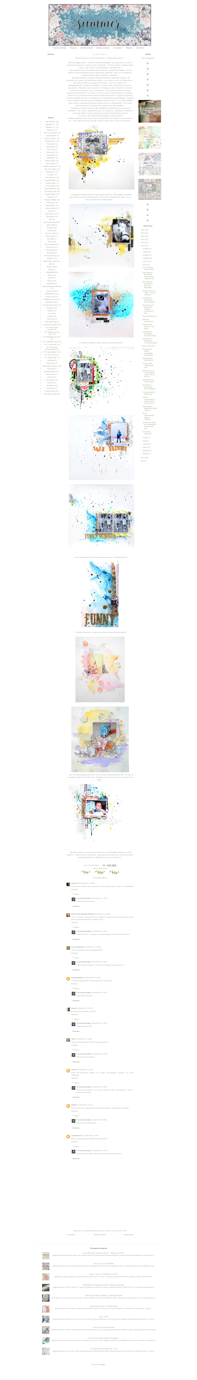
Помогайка (51, 283)
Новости (51, 275)
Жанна (73, 1105)
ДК (50, 219)
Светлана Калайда (104, 62)
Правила (129, 48)
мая (144, 441)
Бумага (50, 211)
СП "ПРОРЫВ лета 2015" (52, 337)
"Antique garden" (50, 135)
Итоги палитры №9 (149, 316)
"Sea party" (50, 175)
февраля (146, 450)
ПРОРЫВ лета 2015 (51, 299)
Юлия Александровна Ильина (82, 914)
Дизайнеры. (50, 216)
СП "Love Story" (50, 355)
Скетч (50, 313)
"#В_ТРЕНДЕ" (50, 121)
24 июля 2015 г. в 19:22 (99, 931)
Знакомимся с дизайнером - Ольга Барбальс (149, 300)
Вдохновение (103, 868)
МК (50, 264)
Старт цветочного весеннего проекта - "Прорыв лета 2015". (104, 1253)
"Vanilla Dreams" (50, 194)
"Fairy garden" (50, 147)
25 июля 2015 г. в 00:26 (99, 1087)
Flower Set (50, 383)
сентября (146, 258)
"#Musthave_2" (50, 127)
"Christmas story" (50, 141)
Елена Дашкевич (77, 947)
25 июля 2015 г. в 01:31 (85, 1105)
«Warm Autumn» (50, 208)
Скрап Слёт (51, 319)
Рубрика (51, 311)
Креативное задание (51, 261)
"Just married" (50, 155)
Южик (73, 1008)
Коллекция (50, 253)
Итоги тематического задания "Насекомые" (104, 1338)
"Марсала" (50, 130)
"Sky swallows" (50, 177)
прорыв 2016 (50, 291)
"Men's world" (50, 163)
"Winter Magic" (50, 205)
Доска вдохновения (51, 222)
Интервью (50, 239)
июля (145, 265)
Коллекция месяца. (50, 255)
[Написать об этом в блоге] (110, 865)
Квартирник (50, 250)
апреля (145, 444)
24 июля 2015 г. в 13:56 (92, 977)
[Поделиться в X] (112, 865)
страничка (50, 360)
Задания (50, 230)
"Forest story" (50, 152)
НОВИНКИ (50, 272)
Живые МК (51, 225)
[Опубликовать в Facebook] (113, 865)
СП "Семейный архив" (51, 342)
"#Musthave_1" (50, 124)
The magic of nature (50, 394)
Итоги (50, 242)
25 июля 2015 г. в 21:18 (99, 1150)
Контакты (140, 48)
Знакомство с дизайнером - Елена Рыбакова (149, 387)
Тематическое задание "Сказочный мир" (104, 1306)
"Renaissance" (50, 172)
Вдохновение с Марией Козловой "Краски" (150, 408)
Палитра (50, 281)
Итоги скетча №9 (149, 346)
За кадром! (50, 228)
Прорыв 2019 (50, 297)
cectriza (74, 1069)
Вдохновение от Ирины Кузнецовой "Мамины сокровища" (104, 1285)
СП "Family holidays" (50, 352)
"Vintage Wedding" (50, 200)
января (145, 454)
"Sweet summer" (50, 186)
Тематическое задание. (50, 366)
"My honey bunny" (50, 169)
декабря (146, 248)
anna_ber (74, 883)
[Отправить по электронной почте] (108, 865)
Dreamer (50, 377)
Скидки (50, 316)
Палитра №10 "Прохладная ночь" (148, 365)
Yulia (73, 1039)
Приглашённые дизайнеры (51, 286)
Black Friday (50, 374)
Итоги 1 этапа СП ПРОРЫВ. (104, 1263)
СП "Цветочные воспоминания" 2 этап (104, 1349)
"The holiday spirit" (50, 191)
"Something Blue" (50, 180)
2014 (143, 458)
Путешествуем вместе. (51, 305)
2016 (143, 242)
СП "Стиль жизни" (50, 344)
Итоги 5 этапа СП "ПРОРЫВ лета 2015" (104, 1274)
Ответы (76, 894)
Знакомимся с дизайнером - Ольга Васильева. (149, 333)
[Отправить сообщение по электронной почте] (103, 865)
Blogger (102, 1364)
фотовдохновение (50, 371)
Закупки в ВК (50, 233)
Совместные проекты (50, 324)
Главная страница (59, 48)
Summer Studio (50, 391)
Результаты (50, 308)
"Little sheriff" (50, 158)
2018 (143, 236)
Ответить (74, 889)
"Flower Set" (50, 149)
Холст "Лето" (104, 1317)
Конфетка (50, 258)
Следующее (71, 1234)
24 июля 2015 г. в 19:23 (99, 992)
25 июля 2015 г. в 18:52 (91, 1135)
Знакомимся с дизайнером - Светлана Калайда (150, 341)
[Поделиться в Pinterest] (115, 865)
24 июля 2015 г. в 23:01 (85, 1069)
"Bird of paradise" (50, 138)
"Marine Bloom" (50, 161)
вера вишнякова (77, 977)
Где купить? (117, 48)
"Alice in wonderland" (50, 133)
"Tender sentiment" (50, 188)
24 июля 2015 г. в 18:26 (85, 1008)
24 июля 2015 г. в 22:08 (84, 1039)
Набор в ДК (51, 267)
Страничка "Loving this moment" (104, 1327)
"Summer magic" (50, 183)
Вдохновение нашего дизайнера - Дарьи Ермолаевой (103, 1295)
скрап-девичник (50, 322)
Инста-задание (51, 236)
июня (145, 438)
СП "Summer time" (50, 357)
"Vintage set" (50, 197)
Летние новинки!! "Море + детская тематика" (149, 293)
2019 (143, 233)
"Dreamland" (50, 144)
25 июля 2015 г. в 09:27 (99, 1120)
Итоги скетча (50, 247)
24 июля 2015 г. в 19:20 (99, 898)
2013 (143, 461)
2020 (143, 230)
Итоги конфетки (50, 244)
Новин (50, 269)
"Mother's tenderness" (50, 166)
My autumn (50, 388)
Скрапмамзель (76, 1135)
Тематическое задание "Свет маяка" (148, 326)
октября (146, 255)
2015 (143, 246)
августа (146, 261)
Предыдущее (128, 1234)
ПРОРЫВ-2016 (50, 302)
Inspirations (50, 385)
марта (145, 447)
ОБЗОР (50, 278)
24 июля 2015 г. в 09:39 (86, 883)
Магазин (73, 48)
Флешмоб (50, 369)
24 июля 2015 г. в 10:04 (93, 947)
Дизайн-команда (86, 48)
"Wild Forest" (50, 202)
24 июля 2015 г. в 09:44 (102, 914)
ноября (145, 252)
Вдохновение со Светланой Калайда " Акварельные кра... (148, 309)
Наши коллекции (102, 48)
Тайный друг (50, 363)
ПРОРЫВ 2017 (50, 294)
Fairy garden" (50, 380)
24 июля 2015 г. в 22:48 (99, 1054)
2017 (143, 239)
